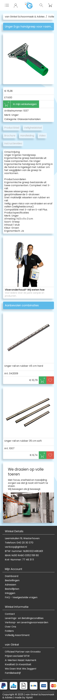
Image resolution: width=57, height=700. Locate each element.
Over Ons (10, 626)
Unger (15, 115)
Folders (9, 630)
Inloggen (10, 593)
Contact (10, 613)
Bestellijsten (12, 588)
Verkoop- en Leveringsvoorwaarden (26, 622)
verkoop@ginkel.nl (16, 546)
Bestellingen (12, 580)
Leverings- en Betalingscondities (24, 618)
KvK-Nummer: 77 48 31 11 (19, 559)
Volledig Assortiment (17, 635)
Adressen (10, 584)
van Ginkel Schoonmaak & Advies (25, 16)
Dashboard (11, 576)
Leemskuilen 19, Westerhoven (22, 538)
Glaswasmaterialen (29, 119)
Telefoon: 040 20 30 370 (19, 542)
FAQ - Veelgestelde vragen (21, 597)
